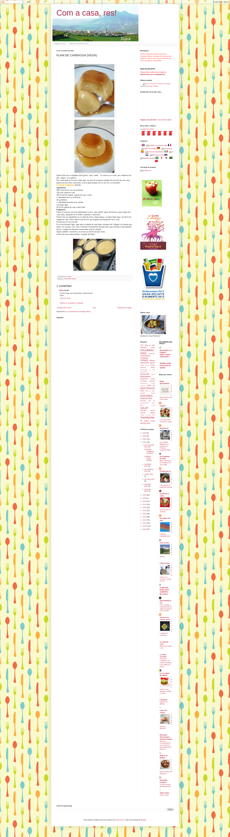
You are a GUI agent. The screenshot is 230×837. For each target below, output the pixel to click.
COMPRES (151, 353)
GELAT (152, 363)
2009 (145, 529)
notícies (142, 385)
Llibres (153, 374)
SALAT (144, 408)
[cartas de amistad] (149, 149)
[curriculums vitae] (157, 145)
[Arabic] (171, 158)
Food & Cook (164, 563)
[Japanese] (162, 158)
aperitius (143, 347)
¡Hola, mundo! (164, 795)
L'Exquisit (163, 700)
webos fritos (164, 793)
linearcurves (119, 820)
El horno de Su (165, 471)
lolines (61, 290)
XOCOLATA (145, 423)
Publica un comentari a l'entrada (71, 303)
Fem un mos (164, 543)
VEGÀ (74, 279)
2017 (145, 504)
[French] (170, 145)
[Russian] (166, 155)
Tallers (152, 413)
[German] (159, 149)
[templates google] (147, 158)
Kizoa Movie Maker (165, 120)
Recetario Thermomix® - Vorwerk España (166, 737)
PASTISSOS (147, 388)
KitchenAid (144, 374)
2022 (145, 439)
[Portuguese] (157, 158)
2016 (145, 507)
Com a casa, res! (86, 12)
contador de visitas (147, 129)
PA (154, 386)
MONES (152, 381)
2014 (145, 514)
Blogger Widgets (153, 86)
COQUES (144, 358)
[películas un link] (157, 155)
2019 (145, 498)
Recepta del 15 (147, 401)
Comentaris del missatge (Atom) (79, 311)
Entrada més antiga (125, 308)
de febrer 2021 (147, 485)
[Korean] (167, 158)
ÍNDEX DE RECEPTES (78, 43)
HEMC (153, 367)
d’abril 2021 (149, 474)
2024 (145, 433)
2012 (145, 520)
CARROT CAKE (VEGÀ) (148, 458)
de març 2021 (150, 479)
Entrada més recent (64, 308)
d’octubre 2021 (147, 465)
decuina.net (164, 428)
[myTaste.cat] (145, 170)
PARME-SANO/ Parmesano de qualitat (165, 366)
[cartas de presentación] (154, 152)
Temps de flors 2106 (147, 415)
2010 (145, 526)
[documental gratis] (167, 149)
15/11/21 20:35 (65, 298)
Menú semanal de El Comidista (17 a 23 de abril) (165, 462)
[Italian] (167, 152)
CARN (153, 347)
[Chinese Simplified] (157, 161)
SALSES (143, 410)
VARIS (146, 421)
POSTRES (67, 279)
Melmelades (145, 376)
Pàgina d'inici (59, 43)
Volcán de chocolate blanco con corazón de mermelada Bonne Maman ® (165, 745)
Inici (94, 308)
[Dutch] (147, 155)
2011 (145, 523)
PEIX (142, 391)
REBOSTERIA (146, 398)
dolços (152, 360)
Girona (147, 365)
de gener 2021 (147, 490)
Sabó (153, 405)
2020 (145, 495)
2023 (145, 436)
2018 (145, 501)
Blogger (143, 820)
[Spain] (143, 152)
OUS (149, 385)
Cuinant (163, 406)
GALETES (144, 363)
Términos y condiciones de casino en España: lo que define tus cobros (166, 662)
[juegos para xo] (171, 152)
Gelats (142, 365)
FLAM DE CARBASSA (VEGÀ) (149, 451)
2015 (145, 511)
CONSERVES (145, 356)
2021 (145, 442)
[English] (144, 145)
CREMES (144, 360)
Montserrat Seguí (147, 383)
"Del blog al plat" (147, 345)
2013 (145, 517)
